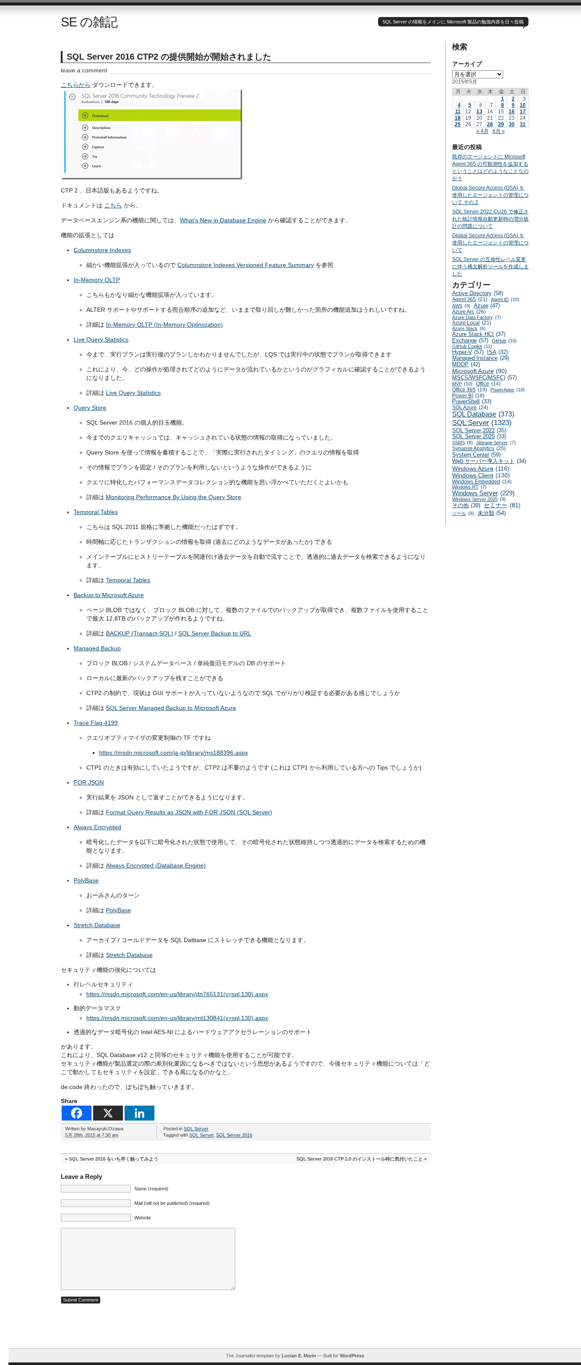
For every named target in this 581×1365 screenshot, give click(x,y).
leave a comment (84, 70)
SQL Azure (470, 408)
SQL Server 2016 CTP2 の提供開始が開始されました (169, 56)
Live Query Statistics (101, 339)
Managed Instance (480, 358)
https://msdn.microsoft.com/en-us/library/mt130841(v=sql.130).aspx (177, 1017)
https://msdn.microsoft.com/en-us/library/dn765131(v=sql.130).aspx (177, 994)
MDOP (466, 364)
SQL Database (483, 414)
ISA (497, 352)
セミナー (502, 505)
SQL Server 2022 (479, 430)
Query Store (90, 407)
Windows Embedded (482, 481)
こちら (113, 205)
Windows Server (483, 493)
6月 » (499, 131)
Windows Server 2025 (479, 499)
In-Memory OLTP (97, 279)
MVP (462, 383)
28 (490, 124)
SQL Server (196, 1128)
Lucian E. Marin (299, 1355)
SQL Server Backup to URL (214, 633)
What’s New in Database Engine (223, 220)
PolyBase (86, 880)
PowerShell (471, 402)
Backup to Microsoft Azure (109, 595)
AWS (461, 305)
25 (458, 124)
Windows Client (481, 475)
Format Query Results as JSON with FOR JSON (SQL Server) (189, 812)
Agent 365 (469, 299)
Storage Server (496, 442)
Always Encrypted (97, 827)
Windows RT (469, 486)
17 (523, 112)
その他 (466, 505)
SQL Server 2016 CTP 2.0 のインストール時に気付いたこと (359, 1158)
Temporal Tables (96, 512)
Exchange (470, 340)
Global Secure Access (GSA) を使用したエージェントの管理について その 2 (490, 195)
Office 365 (469, 390)
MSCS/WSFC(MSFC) (484, 377)
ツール (463, 513)
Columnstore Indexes (102, 250)
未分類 (492, 513)
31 (523, 124)
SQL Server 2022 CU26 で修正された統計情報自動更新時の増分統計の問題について (490, 219)
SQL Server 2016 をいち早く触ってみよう (113, 1158)
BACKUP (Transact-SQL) (139, 633)
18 (458, 118)
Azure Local (471, 323)
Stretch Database (97, 925)
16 (512, 112)
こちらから (76, 84)
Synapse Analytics (479, 448)
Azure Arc (469, 312)
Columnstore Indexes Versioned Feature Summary (245, 265)
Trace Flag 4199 (96, 722)
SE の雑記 (89, 22)
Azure (487, 305)
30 (512, 124)
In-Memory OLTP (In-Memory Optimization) (164, 324)
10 (523, 105)
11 (458, 112)
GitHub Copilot (472, 346)
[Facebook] (76, 1113)
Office (488, 383)
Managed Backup (97, 648)
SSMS (462, 442)
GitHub (504, 340)
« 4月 (482, 131)
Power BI (468, 396)
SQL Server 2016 (234, 1135)
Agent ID (505, 299)
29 (501, 124)
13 (479, 112)
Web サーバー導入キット (489, 461)
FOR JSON (89, 782)
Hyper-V (468, 352)
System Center (476, 454)
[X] (108, 1113)
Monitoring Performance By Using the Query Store (173, 497)
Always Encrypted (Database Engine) (156, 865)
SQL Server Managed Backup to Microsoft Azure (171, 707)
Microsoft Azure (479, 371)
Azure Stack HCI (478, 334)
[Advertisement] (295, 1329)
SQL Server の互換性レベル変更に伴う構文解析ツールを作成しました (490, 266)
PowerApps (507, 389)
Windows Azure (481, 468)
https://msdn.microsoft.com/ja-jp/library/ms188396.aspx (173, 752)
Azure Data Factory (476, 317)
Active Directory (477, 293)
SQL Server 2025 (479, 437)
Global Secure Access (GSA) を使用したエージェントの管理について (490, 243)
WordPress (352, 1355)
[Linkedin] (139, 1113)
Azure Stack (469, 328)
